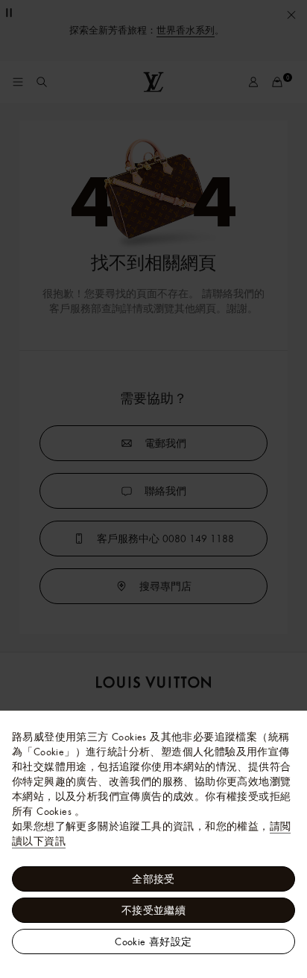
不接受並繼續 (153, 910)
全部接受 (153, 879)
